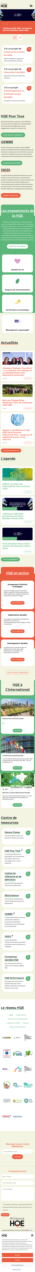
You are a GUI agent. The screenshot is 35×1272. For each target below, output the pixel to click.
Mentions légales (17, 1269)
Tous (11, 1015)
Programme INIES (13, 1023)
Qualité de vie (17, 270)
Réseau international (17, 1027)
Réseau (25, 1023)
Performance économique (17, 310)
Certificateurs (21, 1015)
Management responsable (17, 330)
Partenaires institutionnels (17, 1019)
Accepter (17, 1255)
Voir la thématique (17, 603)
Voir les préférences (17, 1265)
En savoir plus (28, 378)
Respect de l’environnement (17, 290)
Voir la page (17, 730)
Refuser (17, 1260)
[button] (32, 1235)
